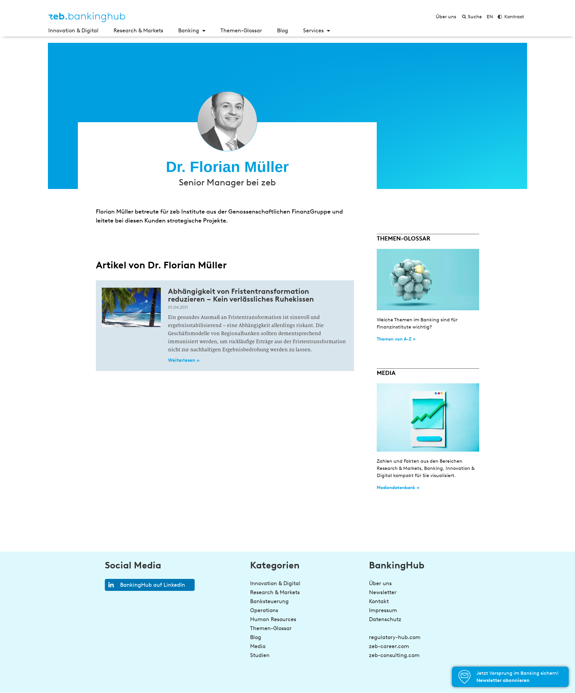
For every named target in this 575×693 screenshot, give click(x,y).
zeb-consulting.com (394, 655)
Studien (260, 655)
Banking (188, 31)
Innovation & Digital (73, 31)
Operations (264, 610)
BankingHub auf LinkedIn (152, 585)
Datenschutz (385, 619)
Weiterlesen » (183, 360)
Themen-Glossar (241, 31)
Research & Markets (138, 31)
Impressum (383, 610)
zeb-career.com (389, 646)
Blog (282, 31)
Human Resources (273, 619)
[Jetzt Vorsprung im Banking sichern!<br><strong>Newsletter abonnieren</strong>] (464, 677)
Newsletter (383, 592)
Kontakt (379, 601)
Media (258, 646)
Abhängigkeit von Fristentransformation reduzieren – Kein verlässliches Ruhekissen (241, 295)
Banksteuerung (269, 601)
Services (313, 31)
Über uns (380, 583)
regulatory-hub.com (394, 637)
